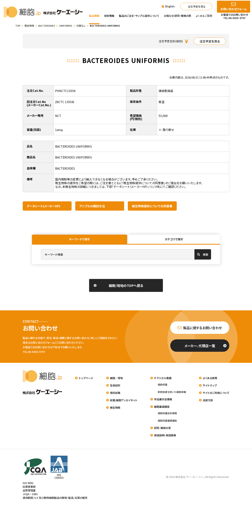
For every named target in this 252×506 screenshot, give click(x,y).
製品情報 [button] (94, 16)
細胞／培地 (116, 378)
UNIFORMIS (65, 25)
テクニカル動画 (163, 378)
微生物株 (29, 25)
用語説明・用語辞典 (165, 435)
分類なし (81, 25)
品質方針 (208, 400)
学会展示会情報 (163, 399)
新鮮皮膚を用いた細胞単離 (172, 392)
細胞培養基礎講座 (167, 420)
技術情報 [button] (109, 16)
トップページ (86, 378)
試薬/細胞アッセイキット (123, 400)
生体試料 (115, 385)
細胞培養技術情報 (167, 413)
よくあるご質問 (204, 16)
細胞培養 (162, 384)
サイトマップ (210, 385)
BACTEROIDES (46, 25)
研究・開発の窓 (162, 428)
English (170, 6)
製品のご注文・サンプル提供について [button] (139, 16)
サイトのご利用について (216, 393)
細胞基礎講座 (162, 406)
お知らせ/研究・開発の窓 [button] (177, 16)
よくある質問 (210, 378)
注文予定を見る (197, 6)
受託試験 (115, 393)
